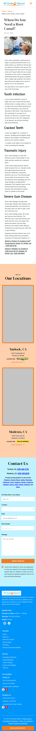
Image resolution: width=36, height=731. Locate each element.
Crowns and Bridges (9, 665)
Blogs (10, 11)
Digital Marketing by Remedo (18, 723)
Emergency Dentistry (9, 657)
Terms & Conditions (26, 721)
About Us (6, 637)
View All (5, 668)
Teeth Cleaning (7, 662)
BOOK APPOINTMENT (17, 728)
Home (4, 11)
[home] (14, 3)
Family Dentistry (8, 660)
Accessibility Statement (10, 721)
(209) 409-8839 (16, 445)
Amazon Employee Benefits (12, 647)
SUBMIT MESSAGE (18, 561)
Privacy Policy (26, 719)
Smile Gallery (7, 642)
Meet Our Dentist (8, 639)
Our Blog (6, 645)
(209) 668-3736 (16, 362)
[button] (18, 509)
